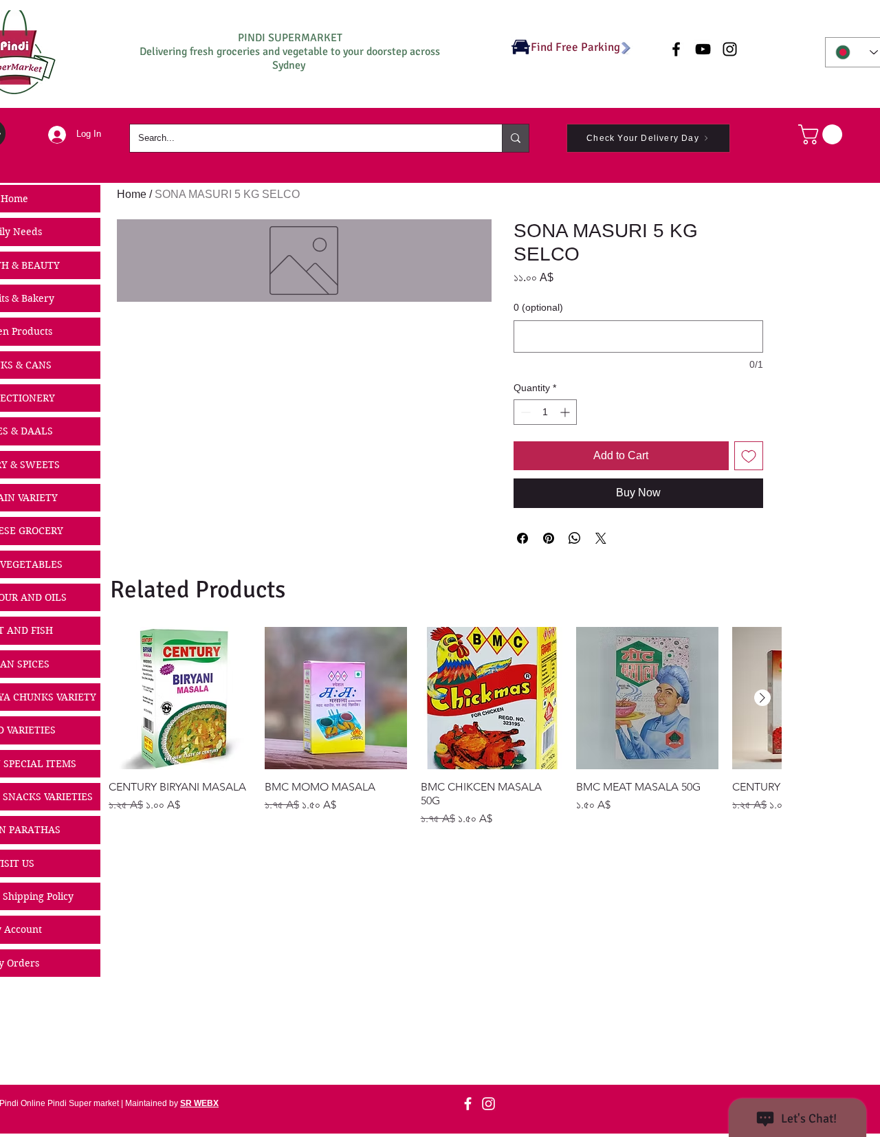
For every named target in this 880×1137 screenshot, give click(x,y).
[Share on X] (601, 538)
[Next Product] (762, 697)
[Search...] (515, 138)
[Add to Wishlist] (748, 455)
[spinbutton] (545, 412)
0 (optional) (538, 307)
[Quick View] (180, 698)
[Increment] (566, 412)
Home (131, 194)
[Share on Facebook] (522, 538)
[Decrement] (524, 412)
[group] (445, 727)
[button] (822, 134)
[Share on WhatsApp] (574, 538)
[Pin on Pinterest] (548, 538)
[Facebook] (467, 1103)
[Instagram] (488, 1103)
